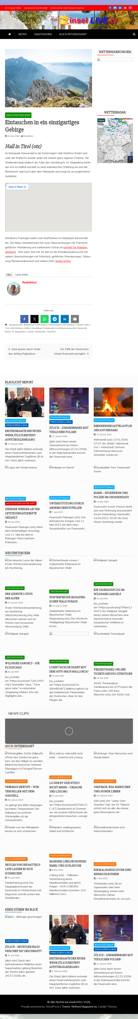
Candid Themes (107, 1006)
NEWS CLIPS (18, 713)
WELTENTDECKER (18, 115)
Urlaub (30, 331)
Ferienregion (41, 324)
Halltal (27, 328)
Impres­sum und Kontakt (35, 8)
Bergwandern (16, 324)
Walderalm (40, 331)
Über (9, 274)
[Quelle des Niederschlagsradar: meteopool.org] (115, 162)
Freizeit (79, 324)
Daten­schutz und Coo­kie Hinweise (67, 8)
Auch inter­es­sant (19, 746)
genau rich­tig (63, 261)
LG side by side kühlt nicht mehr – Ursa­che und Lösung (65, 787)
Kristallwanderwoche (65, 328)
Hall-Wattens (16, 328)
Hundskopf (37, 328)
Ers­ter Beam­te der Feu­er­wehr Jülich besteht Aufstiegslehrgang (23, 435)
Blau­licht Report (19, 382)
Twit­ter (115, 7)
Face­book (110, 7)
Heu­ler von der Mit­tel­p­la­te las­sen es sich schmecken (23, 869)
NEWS (22, 34)
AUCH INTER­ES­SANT (73, 34)
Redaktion (29, 282)
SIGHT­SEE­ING (43, 34)
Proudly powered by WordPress (40, 1006)
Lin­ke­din (120, 7)
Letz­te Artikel (21, 274)
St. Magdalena (19, 331)
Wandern (51, 331)
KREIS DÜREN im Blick (16, 425)
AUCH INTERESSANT (16, 781)
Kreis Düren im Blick (21, 909)
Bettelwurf (29, 324)
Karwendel (48, 328)
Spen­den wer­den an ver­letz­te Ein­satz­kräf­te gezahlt (22, 513)
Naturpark (82, 328)
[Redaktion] (14, 298)
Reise (8, 331)
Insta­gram (130, 7)
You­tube (125, 7)
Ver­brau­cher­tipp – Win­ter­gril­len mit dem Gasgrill (22, 791)
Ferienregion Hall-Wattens (62, 324)
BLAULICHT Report (15, 420)
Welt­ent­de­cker (17, 553)
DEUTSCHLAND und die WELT (20, 503)
